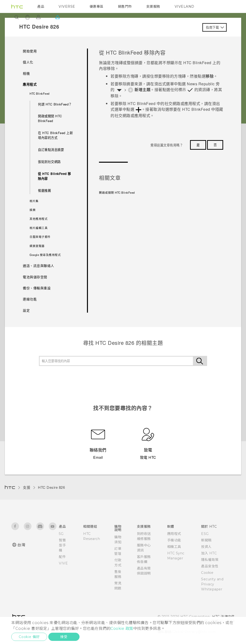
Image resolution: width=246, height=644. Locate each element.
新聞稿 (206, 540)
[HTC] (17, 6)
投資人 (206, 547)
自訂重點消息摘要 (51, 149)
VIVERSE (67, 6)
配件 (62, 557)
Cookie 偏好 (29, 637)
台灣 (21, 545)
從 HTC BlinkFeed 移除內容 (54, 176)
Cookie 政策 (122, 628)
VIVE (63, 563)
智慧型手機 (62, 545)
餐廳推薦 (44, 190)
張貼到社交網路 (49, 161)
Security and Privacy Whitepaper (212, 584)
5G (61, 534)
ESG (205, 534)
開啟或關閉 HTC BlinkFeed (50, 118)
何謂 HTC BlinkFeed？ (55, 104)
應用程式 (174, 534)
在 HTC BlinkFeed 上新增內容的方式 (55, 135)
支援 (26, 487)
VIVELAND (184, 6)
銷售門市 (125, 6)
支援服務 (153, 6)
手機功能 (174, 540)
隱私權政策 (210, 559)
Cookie (207, 572)
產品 (40, 6)
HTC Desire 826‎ (51, 487)
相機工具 (174, 547)
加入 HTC (209, 553)
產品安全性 (210, 566)
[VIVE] (57, 17)
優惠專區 (97, 6)
